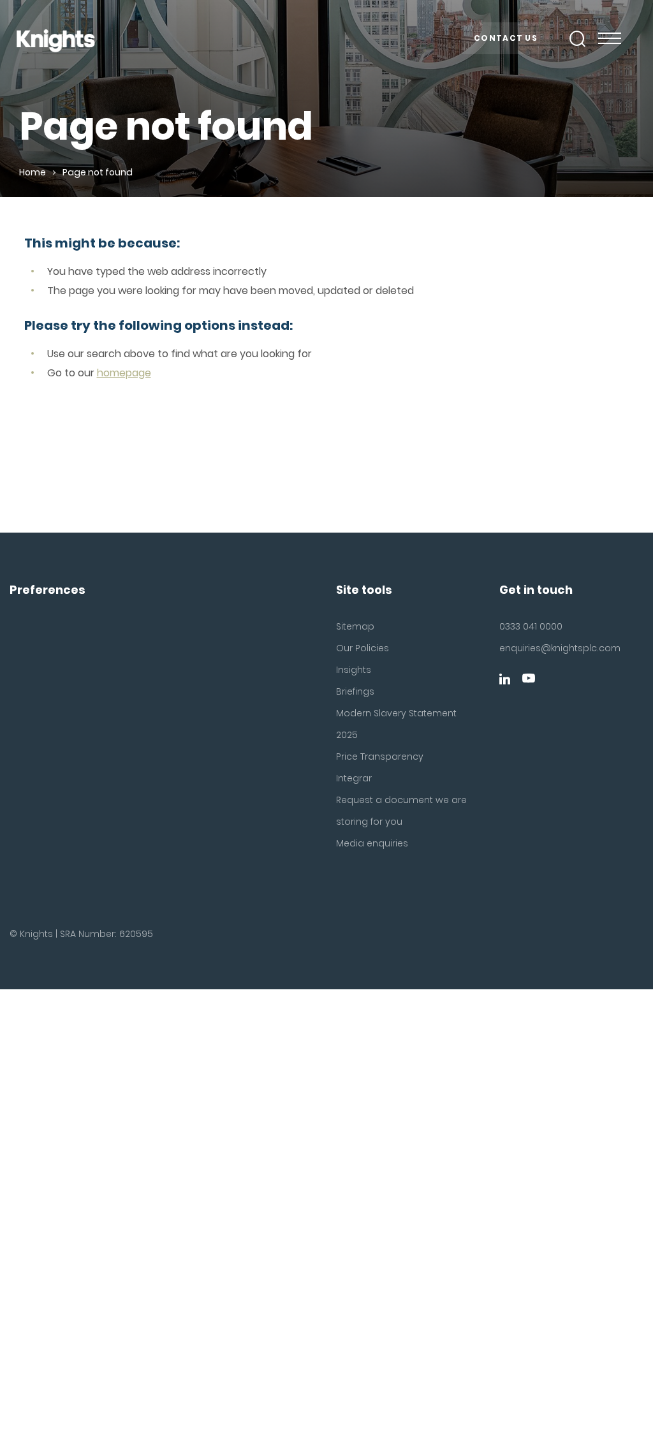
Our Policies (362, 648)
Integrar (354, 778)
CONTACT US (506, 38)
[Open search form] (577, 39)
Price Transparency (379, 756)
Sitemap (355, 626)
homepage (124, 372)
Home (32, 172)
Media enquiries (372, 843)
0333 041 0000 (530, 626)
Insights (353, 669)
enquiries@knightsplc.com (544, 648)
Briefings (355, 691)
